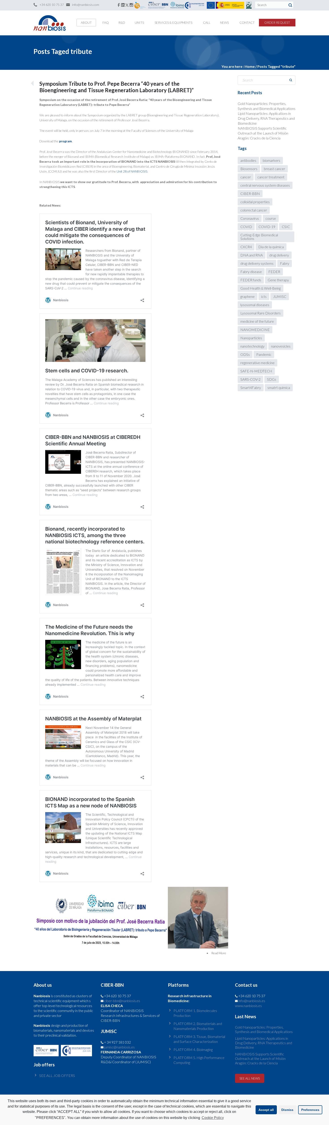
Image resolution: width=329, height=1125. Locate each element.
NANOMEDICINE (255, 329)
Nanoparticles (251, 338)
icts (264, 296)
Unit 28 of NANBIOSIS (132, 171)
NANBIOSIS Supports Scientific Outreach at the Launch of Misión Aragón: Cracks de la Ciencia (263, 133)
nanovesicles (281, 346)
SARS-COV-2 (250, 379)
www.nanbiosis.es (248, 1005)
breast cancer (274, 169)
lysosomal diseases (254, 305)
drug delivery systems (256, 263)
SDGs (271, 379)
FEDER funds (250, 280)
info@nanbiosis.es (251, 1001)
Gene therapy (278, 280)
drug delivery (279, 255)
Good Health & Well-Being (260, 288)
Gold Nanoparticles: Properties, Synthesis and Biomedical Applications (264, 1029)
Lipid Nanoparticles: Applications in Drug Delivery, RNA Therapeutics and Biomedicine (266, 118)
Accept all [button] (266, 1110)
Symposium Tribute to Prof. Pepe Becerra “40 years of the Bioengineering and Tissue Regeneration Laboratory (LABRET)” (116, 86)
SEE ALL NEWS (249, 1078)
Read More (218, 953)
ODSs (245, 354)
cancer (245, 177)
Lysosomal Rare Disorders (260, 313)
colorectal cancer (253, 210)
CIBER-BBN (250, 193)
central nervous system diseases (265, 185)
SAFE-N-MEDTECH (256, 371)
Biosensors (248, 169)
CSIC (286, 226)
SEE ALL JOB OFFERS (57, 1075)
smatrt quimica (278, 387)
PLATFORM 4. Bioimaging (193, 1049)
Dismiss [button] (287, 1110)
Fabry (284, 263)
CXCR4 (246, 247)
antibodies (248, 160)
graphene (247, 296)
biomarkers (271, 160)
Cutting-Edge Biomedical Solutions (259, 237)
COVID (246, 226)
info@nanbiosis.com (85, 4)
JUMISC (279, 296)
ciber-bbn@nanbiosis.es (122, 1001)
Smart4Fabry (250, 387)
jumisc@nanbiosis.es (119, 1047)
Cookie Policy (213, 1118)
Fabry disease (251, 271)
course (270, 218)
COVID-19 (266, 226)
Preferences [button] (310, 1110)
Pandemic (263, 354)
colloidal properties (255, 202)
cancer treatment (270, 177)
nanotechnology (252, 346)
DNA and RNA (251, 255)
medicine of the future (257, 321)
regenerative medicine (257, 363)
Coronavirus (249, 218)
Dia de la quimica (271, 247)
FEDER (274, 271)
